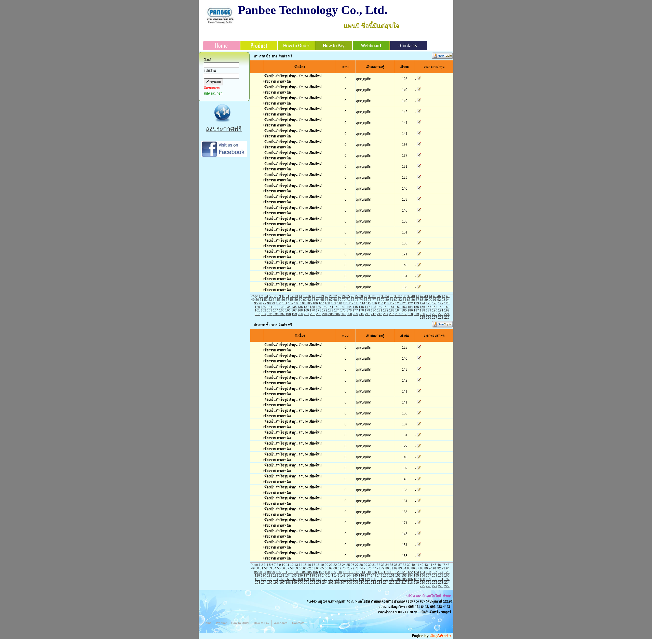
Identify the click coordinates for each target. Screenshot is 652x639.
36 (396, 296)
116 (374, 303)
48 (448, 296)
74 (361, 300)
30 (370, 296)
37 (400, 296)
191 (440, 310)
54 (274, 300)
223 (440, 314)
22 (335, 296)
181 (379, 310)
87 (417, 300)
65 (322, 300)
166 (288, 310)
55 (279, 300)
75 (365, 300)
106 (315, 303)
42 (422, 296)
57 (287, 300)
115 (368, 303)
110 (339, 303)
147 (367, 307)
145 (355, 307)
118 (386, 303)
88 (422, 300)
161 (257, 310)
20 (326, 296)
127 (440, 303)
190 (434, 310)
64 (318, 300)
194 (263, 314)
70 (344, 300)
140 (324, 307)
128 (447, 303)
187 (416, 310)
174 (336, 310)
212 (373, 314)
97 (264, 303)
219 (416, 314)
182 (385, 310)
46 (439, 296)
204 (325, 314)
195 (270, 314)
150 (385, 307)
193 (257, 314)
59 (296, 300)
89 (426, 300)
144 (349, 307)
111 (345, 303)
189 (428, 310)
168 (300, 310)
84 (404, 300)
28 (361, 296)
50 (257, 300)
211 (367, 314)
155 (416, 307)
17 (313, 296)
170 (312, 310)
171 (318, 310)
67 (331, 300)
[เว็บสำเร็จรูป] (432, 637)
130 (263, 307)
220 (422, 314)
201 (306, 314)
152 (398, 307)
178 (361, 310)
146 (361, 307)
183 (392, 310)
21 (331, 296)
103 (297, 303)
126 (434, 303)
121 (404, 303)
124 (422, 303)
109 (333, 303)
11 (287, 296)
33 (383, 296)
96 (260, 303)
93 (443, 300)
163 (269, 310)
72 (352, 300)
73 (357, 300)
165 (281, 310)
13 (296, 296)
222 (434, 314)
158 (434, 307)
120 (398, 303)
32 (378, 296)
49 (253, 300)
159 (440, 307)
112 (351, 303)
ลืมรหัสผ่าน (212, 88)
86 (413, 300)
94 (448, 300)
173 (330, 310)
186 (410, 310)
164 (275, 310)
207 (343, 314)
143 (343, 307)
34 (387, 296)
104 (303, 303)
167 (294, 310)
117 (380, 303)
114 (362, 303)
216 (398, 314)
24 (344, 296)
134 (288, 307)
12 (292, 296)
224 (447, 314)
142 (336, 307)
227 (434, 317)
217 (404, 314)
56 (283, 300)
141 (330, 307)
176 (349, 310)
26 (352, 296)
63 (313, 300)
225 (422, 317)
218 (410, 314)
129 (257, 307)
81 (391, 300)
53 (270, 300)
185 (404, 310)
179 (367, 310)
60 (300, 300)
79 (383, 300)
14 (300, 296)
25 (348, 296)
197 (282, 314)
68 (335, 300)
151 (392, 307)
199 (294, 314)
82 (396, 300)
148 (373, 307)
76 (370, 300)
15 (305, 296)
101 (284, 303)
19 (322, 296)
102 (290, 303)
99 (273, 303)
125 (428, 303)
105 (309, 303)
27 (357, 296)
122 (410, 303)
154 (410, 307)
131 (269, 307)
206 (337, 314)
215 (392, 314)
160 (447, 307)
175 (343, 310)
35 (391, 296)
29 (365, 296)
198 (288, 314)
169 (306, 310)
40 (413, 296)
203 (318, 314)
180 (373, 310)
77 (374, 300)
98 (269, 303)
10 (283, 296)
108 (327, 303)
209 (355, 314)
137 (306, 307)
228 (440, 317)
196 (276, 314)
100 (278, 303)
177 (355, 310)
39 (409, 296)
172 (324, 310)
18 (318, 296)
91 (435, 300)
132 (275, 307)
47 (443, 296)
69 (339, 300)
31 (374, 296)
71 (348, 300)
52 (266, 300)
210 (361, 314)
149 (379, 307)
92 (439, 300)
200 (300, 314)
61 (305, 300)
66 (326, 300)
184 (398, 310)
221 (428, 314)
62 (309, 300)
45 (435, 296)
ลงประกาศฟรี (224, 128)
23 (339, 296)
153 (404, 307)
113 (356, 303)
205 (331, 314)
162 (263, 310)
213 (379, 314)
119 (392, 303)
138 (312, 307)
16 (309, 296)
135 (294, 307)
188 (422, 310)
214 (385, 314)
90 (430, 300)
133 (281, 307)
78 (378, 300)
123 (416, 303)
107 (321, 303)
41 (417, 296)
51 (261, 300)
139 (318, 307)
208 (349, 314)
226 (428, 317)
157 (428, 307)
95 (256, 303)
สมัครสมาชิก (213, 93)
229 (447, 317)
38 (404, 296)
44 (430, 296)
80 (387, 300)
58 (292, 300)
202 (312, 314)
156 (422, 307)
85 (409, 300)
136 (300, 307)
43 (426, 296)
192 (447, 310)
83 (400, 300)
